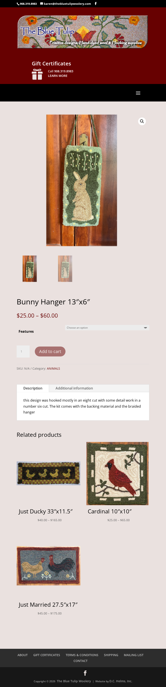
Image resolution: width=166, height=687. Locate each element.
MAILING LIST (134, 655)
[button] (142, 121)
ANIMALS (53, 368)
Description (32, 388)
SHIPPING (111, 655)
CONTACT (80, 661)
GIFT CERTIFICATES (46, 655)
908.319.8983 (28, 4)
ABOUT (23, 655)
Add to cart (50, 351)
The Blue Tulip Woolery (74, 681)
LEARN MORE (57, 76)
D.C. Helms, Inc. (120, 681)
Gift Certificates (51, 63)
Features (26, 331)
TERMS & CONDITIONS (82, 655)
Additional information (74, 388)
